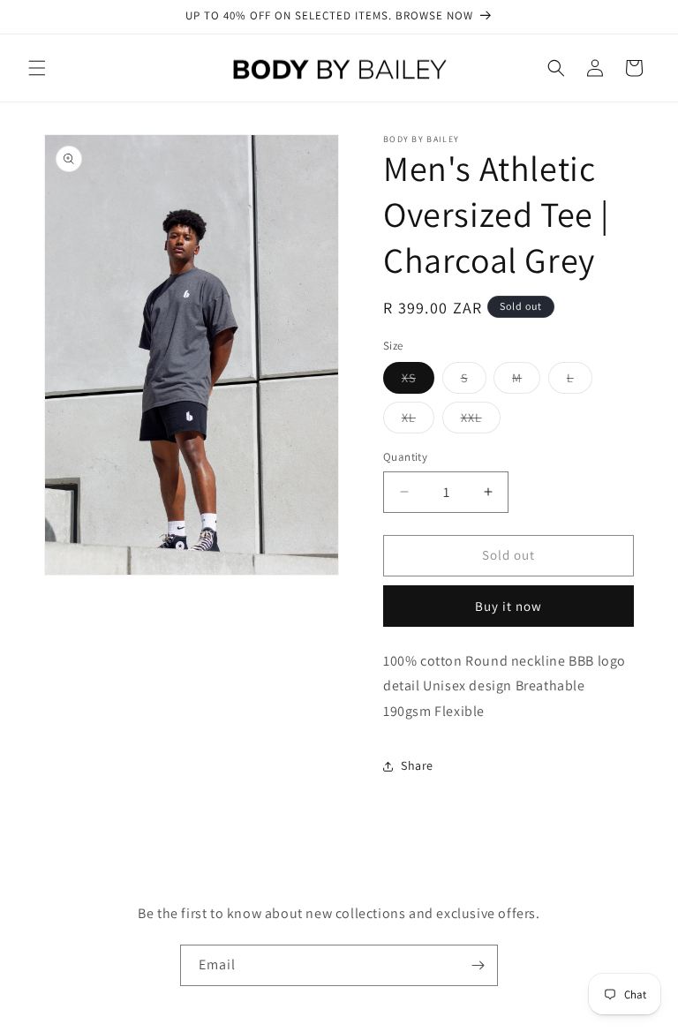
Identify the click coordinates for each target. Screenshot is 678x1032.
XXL (481, 421)
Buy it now (508, 606)
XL (418, 421)
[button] (37, 68)
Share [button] (417, 765)
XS (418, 381)
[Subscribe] (477, 965)
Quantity (405, 456)
